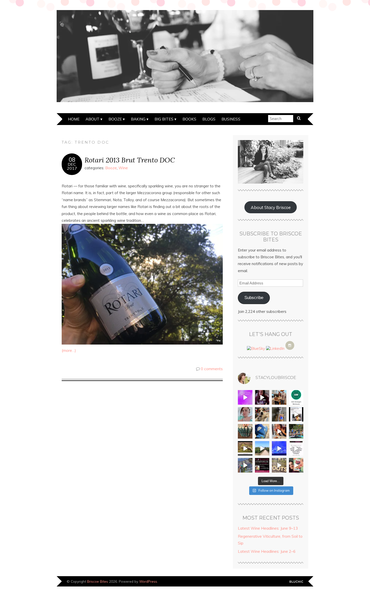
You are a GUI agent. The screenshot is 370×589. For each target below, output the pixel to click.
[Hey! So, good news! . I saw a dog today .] (262, 414)
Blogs (208, 119)
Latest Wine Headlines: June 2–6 (266, 551)
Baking (138, 119)
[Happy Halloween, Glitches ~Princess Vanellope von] (245, 414)
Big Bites (164, 119)
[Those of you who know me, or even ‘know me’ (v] (245, 448)
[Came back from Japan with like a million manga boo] (245, 431)
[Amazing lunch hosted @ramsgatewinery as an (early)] (262, 448)
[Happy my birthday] (279, 431)
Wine (123, 167)
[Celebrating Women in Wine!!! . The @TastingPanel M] (245, 465)
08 (72, 159)
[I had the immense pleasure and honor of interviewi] (296, 448)
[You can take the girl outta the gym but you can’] (296, 431)
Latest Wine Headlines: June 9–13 (268, 528)
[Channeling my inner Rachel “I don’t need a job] (262, 431)
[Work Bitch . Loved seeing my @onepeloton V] (245, 397)
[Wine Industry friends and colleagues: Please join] (262, 465)
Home (74, 119)
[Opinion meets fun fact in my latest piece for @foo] (296, 414)
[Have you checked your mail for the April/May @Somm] (279, 465)
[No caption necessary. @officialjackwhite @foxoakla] (279, 448)
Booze (115, 119)
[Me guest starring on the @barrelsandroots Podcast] (262, 397)
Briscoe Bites (97, 581)
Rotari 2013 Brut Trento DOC (130, 159)
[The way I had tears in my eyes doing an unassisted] (296, 397)
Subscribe (253, 297)
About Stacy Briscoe (271, 207)
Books (189, 119)
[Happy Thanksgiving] (279, 397)
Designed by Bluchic (296, 581)
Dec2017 (72, 166)
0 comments (212, 368)
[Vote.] (279, 414)
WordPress (148, 581)
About (92, 119)
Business (230, 119)
